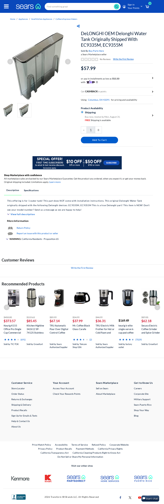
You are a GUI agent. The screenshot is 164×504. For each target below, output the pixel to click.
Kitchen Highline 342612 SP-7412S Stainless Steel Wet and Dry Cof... (35, 329)
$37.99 (78, 321)
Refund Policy (99, 444)
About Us (16, 426)
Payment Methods (85, 448)
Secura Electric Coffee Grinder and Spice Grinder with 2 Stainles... (150, 329)
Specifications (31, 190)
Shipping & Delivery (21, 404)
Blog (136, 415)
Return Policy (23, 227)
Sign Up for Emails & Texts (24, 415)
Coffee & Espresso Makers (66, 19)
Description (12, 190)
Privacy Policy (45, 448)
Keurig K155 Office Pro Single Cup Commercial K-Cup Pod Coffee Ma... (13, 329)
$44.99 (99, 317)
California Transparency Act (55, 452)
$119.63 (31, 317)
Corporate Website (119, 444)
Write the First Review (123, 59)
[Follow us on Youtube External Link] (139, 497)
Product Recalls (19, 410)
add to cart (99, 140)
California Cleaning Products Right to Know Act (96, 452)
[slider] (12, 338)
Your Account (61, 382)
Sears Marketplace (107, 382)
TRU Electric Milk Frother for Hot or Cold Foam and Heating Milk (105, 329)
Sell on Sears (102, 388)
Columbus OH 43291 (99, 99)
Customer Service (21, 382)
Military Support (142, 399)
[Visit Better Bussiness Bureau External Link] (19, 496)
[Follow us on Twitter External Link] (130, 497)
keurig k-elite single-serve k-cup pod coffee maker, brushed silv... (127, 329)
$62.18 (146, 321)
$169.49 (124, 320)
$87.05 (144, 317)
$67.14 (55, 321)
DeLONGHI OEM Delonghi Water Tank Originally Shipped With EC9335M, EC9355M (114, 39)
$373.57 (10, 321)
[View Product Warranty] (10, 227)
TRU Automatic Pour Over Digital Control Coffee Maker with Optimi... (59, 329)
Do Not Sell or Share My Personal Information (80, 456)
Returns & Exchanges (21, 399)
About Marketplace (105, 393)
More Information (18, 220)
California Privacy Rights (110, 448)
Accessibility (61, 444)
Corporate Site (141, 393)
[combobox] (83, 6)
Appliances (23, 19)
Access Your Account (63, 388)
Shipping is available (98, 120)
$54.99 (76, 317)
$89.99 (53, 317)
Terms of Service (79, 444)
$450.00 (8, 317)
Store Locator (18, 388)
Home (12, 19)
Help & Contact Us (20, 421)
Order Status (17, 393)
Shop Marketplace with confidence (23, 175)
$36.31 (101, 321)
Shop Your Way (141, 410)
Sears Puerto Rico (143, 404)
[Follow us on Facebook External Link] (120, 497)
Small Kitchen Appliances (41, 19)
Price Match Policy (41, 444)
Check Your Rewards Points (66, 393)
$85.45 (32, 321)
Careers (138, 388)
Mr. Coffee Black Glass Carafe (81, 327)
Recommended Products (23, 284)
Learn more (55, 182)
